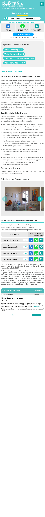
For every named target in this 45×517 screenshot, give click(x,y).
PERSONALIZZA (36, 315)
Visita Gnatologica (12, 49)
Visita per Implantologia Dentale (18, 58)
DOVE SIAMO (25, 34)
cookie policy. (36, 306)
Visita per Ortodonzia (13, 63)
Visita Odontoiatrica (13, 54)
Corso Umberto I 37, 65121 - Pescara (22, 18)
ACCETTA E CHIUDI (7, 315)
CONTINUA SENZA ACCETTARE (22, 315)
